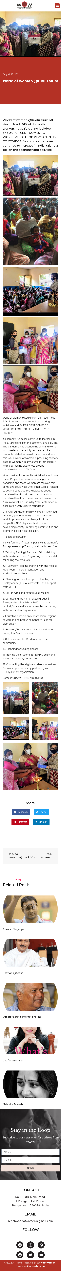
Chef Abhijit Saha (13, 973)
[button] (57, 5)
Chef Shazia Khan (13, 1060)
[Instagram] (30, 1244)
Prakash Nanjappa (13, 929)
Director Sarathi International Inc (22, 1016)
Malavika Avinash (13, 1104)
